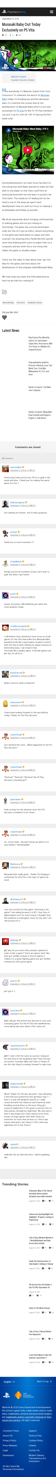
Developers (8, 1455)
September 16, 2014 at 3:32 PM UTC (23, 505)
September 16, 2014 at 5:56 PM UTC (23, 705)
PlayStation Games (35, 302)
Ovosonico (21, 302)
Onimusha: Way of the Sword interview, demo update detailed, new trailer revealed (40, 1193)
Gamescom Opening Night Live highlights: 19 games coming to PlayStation (41, 1217)
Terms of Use (35, 1435)
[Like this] (50, 1201)
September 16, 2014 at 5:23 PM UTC (23, 629)
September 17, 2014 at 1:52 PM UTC (23, 1086)
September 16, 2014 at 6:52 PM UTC (23, 867)
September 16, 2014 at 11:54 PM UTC (23, 1048)
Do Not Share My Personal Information (13, 1468)
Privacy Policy (9, 1440)
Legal (5, 1450)
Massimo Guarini (18, 76)
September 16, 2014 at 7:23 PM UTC (23, 943)
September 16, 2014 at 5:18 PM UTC (22, 597)
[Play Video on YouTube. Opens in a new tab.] (49, 68)
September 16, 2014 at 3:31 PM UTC (22, 470)
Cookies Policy (36, 1440)
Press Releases (10, 1445)
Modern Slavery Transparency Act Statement (37, 1458)
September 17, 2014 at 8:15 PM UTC (22, 1147)
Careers (32, 1445)
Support (33, 1430)
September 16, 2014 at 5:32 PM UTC (23, 676)
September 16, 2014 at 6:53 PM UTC (23, 902)
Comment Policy (11, 1430)
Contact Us (34, 1450)
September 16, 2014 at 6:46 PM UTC (23, 737)
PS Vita (20, 110)
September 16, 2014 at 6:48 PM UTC (23, 770)
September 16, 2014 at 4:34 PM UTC (23, 535)
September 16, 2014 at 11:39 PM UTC (23, 1013)
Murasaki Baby (8, 302)
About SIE (8, 1435)
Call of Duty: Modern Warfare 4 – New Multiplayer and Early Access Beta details (41, 1240)
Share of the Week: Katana (39, 1308)
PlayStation (16, 11)
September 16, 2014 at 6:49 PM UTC (23, 834)
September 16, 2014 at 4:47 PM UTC (23, 564)
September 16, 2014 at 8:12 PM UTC (22, 984)
